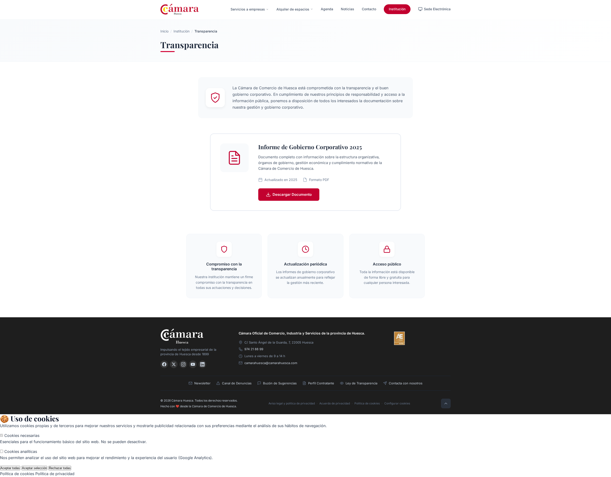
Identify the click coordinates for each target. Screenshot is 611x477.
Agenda (327, 9)
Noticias (347, 9)
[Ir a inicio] (193, 336)
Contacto (369, 9)
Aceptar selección (34, 468)
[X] (174, 364)
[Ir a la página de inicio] (179, 9)
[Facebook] (164, 364)
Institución (397, 9)
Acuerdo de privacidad (334, 403)
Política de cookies (367, 403)
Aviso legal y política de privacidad (292, 403)
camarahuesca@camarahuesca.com (270, 363)
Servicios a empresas (248, 9)
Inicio (164, 31)
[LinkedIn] (202, 364)
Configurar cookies (397, 403)
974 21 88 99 (253, 349)
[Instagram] (183, 364)
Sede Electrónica (437, 9)
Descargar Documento (292, 194)
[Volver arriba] (446, 403)
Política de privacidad (54, 473)
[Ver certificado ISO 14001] (444, 338)
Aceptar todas (10, 468)
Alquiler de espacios (292, 9)
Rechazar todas (60, 468)
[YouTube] (193, 364)
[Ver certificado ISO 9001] (413, 338)
